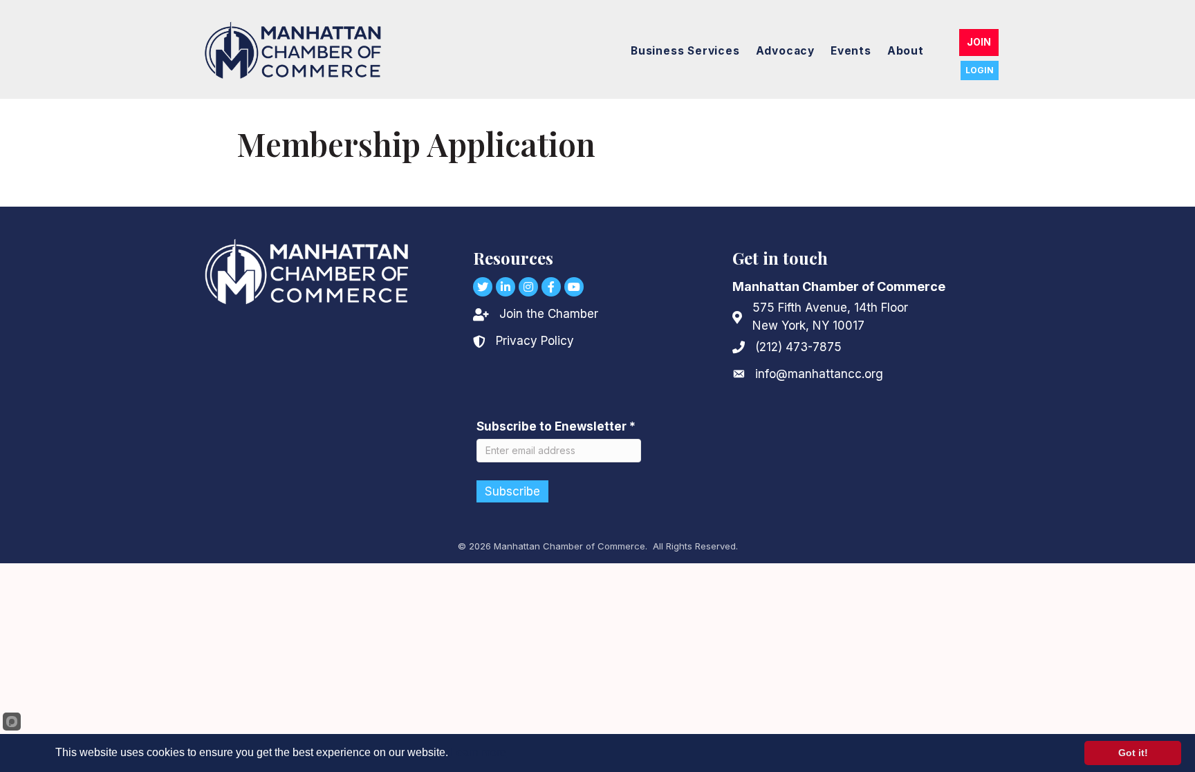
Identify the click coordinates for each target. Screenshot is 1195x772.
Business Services (685, 50)
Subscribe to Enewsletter (556, 426)
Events (851, 50)
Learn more (478, 752)
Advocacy (785, 50)
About (905, 50)
